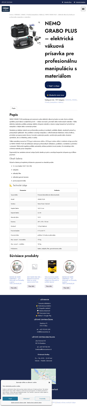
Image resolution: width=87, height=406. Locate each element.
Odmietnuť (26, 399)
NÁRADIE (17, 15)
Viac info (14, 288)
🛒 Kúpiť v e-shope (53, 86)
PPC (54, 403)
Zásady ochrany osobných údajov (34, 402)
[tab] (13, 108)
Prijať (10, 399)
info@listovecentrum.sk (43, 332)
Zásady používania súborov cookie (18, 402)
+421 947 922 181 (44, 347)
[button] (49, 382)
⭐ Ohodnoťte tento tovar (55, 95)
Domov (11, 15)
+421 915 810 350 (44, 329)
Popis (13, 108)
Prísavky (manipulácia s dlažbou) (35, 15)
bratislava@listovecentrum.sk (44, 349)
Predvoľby (42, 399)
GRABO (23, 15)
